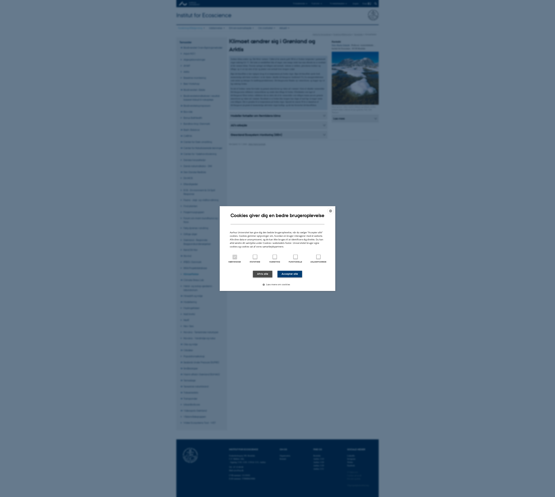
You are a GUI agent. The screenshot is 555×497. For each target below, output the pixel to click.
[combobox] (330, 210)
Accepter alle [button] (290, 274)
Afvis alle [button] (262, 274)
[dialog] (277, 248)
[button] (277, 284)
